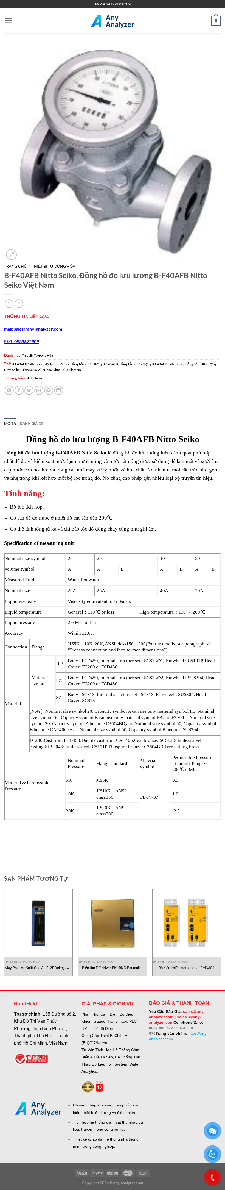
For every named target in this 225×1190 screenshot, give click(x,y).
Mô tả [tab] (10, 423)
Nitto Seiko (34, 378)
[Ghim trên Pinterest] (48, 390)
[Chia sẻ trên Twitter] (28, 390)
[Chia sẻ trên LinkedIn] (58, 390)
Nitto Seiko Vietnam (67, 370)
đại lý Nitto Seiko (57, 364)
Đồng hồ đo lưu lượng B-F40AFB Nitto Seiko (151, 364)
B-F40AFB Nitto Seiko (27, 364)
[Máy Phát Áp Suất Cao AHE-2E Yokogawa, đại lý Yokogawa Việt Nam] (38, 923)
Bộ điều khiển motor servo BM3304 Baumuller (187, 968)
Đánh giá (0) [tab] (31, 423)
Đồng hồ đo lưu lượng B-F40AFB (94, 364)
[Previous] (4, 934)
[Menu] (8, 20)
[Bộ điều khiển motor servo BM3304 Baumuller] (187, 923)
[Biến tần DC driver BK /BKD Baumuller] (112, 923)
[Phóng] (11, 254)
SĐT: (9, 341)
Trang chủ (15, 266)
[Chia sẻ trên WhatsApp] (9, 390)
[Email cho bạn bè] (38, 390)
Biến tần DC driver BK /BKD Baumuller (112, 968)
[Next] (220, 934)
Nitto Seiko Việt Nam (36, 370)
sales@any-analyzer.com (38, 328)
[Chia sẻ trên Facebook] (19, 390)
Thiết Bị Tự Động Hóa (53, 266)
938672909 (28, 341)
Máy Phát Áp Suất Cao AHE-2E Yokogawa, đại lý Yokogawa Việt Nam (38, 968)
